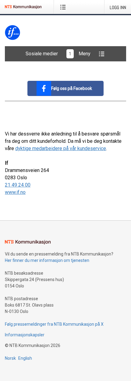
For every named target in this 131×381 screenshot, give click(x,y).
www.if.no (15, 192)
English (25, 358)
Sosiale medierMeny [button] (58, 54)
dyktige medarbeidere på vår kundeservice (60, 148)
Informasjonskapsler (24, 334)
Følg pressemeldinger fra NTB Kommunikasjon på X (54, 324)
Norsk (10, 358)
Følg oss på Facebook (71, 88)
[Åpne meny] (64, 7)
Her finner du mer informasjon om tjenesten (47, 260)
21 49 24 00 (17, 185)
